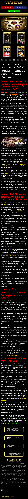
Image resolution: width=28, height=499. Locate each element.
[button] (26, 15)
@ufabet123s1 (13, 423)
